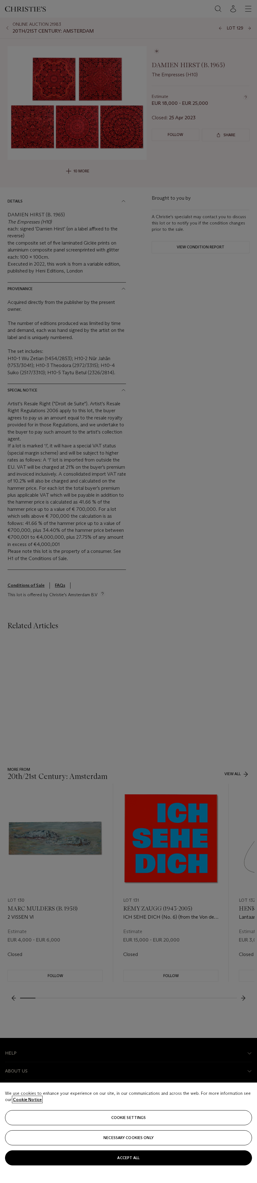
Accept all (128, 1157)
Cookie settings (128, 1117)
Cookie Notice (27, 1099)
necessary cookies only (128, 1137)
